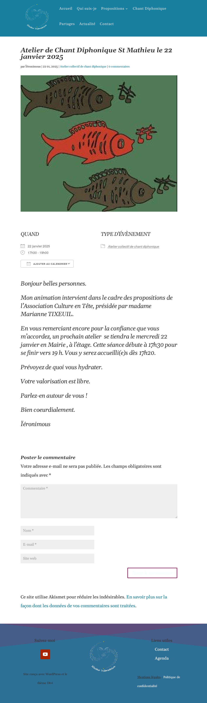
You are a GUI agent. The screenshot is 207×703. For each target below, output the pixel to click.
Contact (107, 24)
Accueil (65, 8)
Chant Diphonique (149, 8)
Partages (67, 24)
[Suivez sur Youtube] (45, 654)
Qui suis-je (87, 8)
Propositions (112, 8)
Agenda (162, 658)
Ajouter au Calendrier (50, 263)
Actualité (87, 24)
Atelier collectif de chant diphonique (83, 66)
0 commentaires (119, 66)
